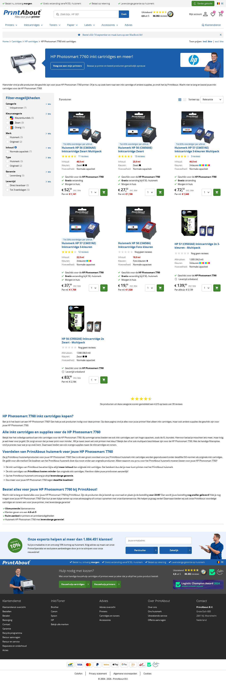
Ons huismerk (155, 611)
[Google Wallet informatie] (124, 664)
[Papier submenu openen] (77, 25)
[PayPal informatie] (97, 664)
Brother (55, 607)
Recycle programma (12, 632)
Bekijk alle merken (60, 624)
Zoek (124, 14)
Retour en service (11, 641)
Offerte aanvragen (157, 620)
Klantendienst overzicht (14, 607)
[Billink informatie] (106, 664)
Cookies (147, 673)
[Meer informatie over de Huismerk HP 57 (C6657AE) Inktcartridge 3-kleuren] (84, 223)
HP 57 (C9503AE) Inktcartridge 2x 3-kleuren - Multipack (197, 245)
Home (5, 41)
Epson (54, 615)
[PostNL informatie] (133, 664)
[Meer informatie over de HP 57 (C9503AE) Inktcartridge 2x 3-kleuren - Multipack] (197, 223)
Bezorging (7, 620)
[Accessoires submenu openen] (118, 25)
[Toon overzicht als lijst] (184, 99)
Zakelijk (174, 550)
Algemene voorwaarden (125, 673)
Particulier (140, 550)
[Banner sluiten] (220, 35)
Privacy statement (98, 673)
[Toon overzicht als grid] (179, 99)
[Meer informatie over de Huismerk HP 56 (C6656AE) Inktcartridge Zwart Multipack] (84, 127)
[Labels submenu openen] (95, 25)
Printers (103, 611)
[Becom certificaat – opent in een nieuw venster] (212, 572)
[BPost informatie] (142, 664)
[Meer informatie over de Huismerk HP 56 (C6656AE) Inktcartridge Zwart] (141, 127)
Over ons (152, 607)
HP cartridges (31, 41)
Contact (6, 624)
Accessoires (105, 620)
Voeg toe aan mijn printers (67, 65)
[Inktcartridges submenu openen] (43, 25)
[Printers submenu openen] (17, 25)
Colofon (78, 673)
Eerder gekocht (205, 3)
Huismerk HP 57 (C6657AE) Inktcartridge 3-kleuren (79, 245)
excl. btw (219, 41)
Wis (49, 114)
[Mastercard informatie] (88, 664)
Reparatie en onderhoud (14, 645)
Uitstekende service (157, 615)
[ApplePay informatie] (115, 664)
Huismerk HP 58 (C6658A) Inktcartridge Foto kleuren (135, 245)
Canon (54, 611)
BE (222, 3)
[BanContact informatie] (70, 664)
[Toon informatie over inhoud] (15, 147)
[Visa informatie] (79, 664)
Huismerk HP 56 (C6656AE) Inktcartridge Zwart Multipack (82, 149)
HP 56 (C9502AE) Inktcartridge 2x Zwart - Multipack (83, 340)
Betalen (6, 615)
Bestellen (6, 611)
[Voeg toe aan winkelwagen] (104, 192)
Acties (5, 650)
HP (52, 620)
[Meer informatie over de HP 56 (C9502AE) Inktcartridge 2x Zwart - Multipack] (84, 318)
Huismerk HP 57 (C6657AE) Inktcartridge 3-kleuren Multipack (197, 149)
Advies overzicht (107, 607)
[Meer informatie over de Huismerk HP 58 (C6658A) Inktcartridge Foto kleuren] (141, 223)
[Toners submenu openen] (60, 25)
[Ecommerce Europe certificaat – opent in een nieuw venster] (220, 572)
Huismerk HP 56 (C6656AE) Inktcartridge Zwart (135, 149)
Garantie (6, 628)
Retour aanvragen (11, 637)
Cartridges (17, 41)
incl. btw (207, 41)
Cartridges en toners (109, 615)
